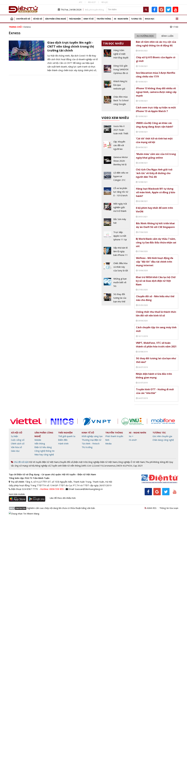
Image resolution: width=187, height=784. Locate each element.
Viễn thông (39, 443)
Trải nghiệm (75, 19)
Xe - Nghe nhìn (121, 19)
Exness (27, 26)
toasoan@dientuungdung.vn (89, 489)
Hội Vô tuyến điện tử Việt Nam (44, 461)
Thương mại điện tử (91, 439)
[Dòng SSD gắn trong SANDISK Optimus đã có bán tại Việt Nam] (116, 70)
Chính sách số (17, 443)
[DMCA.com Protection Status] (17, 508)
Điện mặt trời (80, 461)
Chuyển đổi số (23, 19)
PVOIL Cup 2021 (134, 465)
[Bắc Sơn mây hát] (116, 222)
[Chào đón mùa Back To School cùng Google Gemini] (116, 101)
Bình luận (167, 35)
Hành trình (63, 443)
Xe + (131, 436)
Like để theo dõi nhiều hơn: (63, 497)
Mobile (37, 439)
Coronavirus (109, 465)
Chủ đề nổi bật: (21, 461)
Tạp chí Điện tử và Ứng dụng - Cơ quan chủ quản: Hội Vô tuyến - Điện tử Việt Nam (52, 474)
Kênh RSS (151, 508)
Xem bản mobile (17, 494)
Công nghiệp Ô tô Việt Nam (131, 461)
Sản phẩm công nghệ (55, 19)
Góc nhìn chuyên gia (162, 436)
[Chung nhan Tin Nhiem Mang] (24, 513)
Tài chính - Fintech (90, 443)
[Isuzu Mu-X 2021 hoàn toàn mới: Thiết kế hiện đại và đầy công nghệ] (116, 130)
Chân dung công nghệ (163, 439)
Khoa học (149, 19)
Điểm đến (62, 439)
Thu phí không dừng (155, 461)
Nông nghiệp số (43, 465)
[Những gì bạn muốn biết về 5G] (116, 283)
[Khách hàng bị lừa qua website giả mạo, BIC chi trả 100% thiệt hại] (116, 86)
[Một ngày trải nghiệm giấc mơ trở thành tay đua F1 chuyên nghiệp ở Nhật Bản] (116, 208)
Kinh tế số (89, 19)
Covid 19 (98, 465)
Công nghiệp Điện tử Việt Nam (102, 461)
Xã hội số (37, 19)
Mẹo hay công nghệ (44, 454)
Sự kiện (14, 436)
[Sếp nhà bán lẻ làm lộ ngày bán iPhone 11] (116, 252)
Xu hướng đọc (145, 35)
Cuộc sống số (17, 439)
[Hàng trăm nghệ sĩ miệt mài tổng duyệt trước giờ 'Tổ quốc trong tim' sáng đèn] (116, 55)
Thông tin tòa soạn (168, 508)
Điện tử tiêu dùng (43, 447)
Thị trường (87, 447)
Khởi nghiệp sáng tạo (92, 436)
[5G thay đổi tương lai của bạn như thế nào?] (116, 297)
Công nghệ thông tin (44, 450)
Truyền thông (104, 19)
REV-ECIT (92, 2)
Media (108, 443)
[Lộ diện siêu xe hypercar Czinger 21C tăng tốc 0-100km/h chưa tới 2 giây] (116, 177)
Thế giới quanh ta (66, 436)
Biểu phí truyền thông (94, 9)
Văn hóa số (16, 447)
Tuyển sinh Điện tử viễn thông (66, 465)
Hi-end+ (133, 439)
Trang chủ (12, 19)
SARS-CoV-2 (87, 465)
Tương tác (136, 19)
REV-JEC (105, 2)
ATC (80, 2)
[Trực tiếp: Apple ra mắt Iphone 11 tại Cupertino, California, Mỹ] (116, 237)
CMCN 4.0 (121, 465)
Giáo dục (15, 450)
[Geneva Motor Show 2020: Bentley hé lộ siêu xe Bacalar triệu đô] (116, 162)
